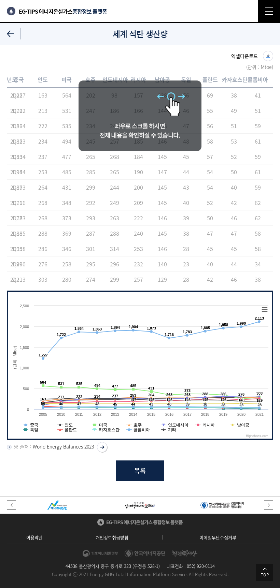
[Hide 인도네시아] (174, 425)
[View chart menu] (265, 309)
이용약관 (34, 537)
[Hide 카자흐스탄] (106, 429)
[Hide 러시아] (205, 425)
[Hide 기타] (168, 429)
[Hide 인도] (65, 425)
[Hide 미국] (99, 425)
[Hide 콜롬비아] (138, 429)
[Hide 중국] (30, 425)
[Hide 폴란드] (67, 429)
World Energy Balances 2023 (63, 446)
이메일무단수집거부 (217, 537)
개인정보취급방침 (112, 537)
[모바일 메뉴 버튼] (269, 11)
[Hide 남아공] (239, 425)
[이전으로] (10, 33)
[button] (11, 505)
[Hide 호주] (134, 425)
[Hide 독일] (30, 429)
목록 (140, 470)
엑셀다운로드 (244, 56)
